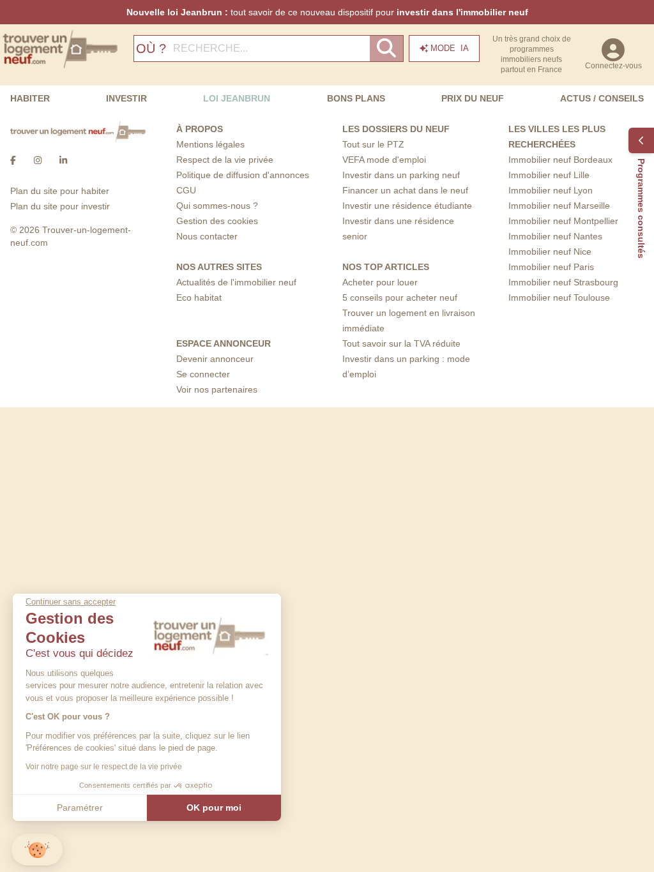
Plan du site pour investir (60, 206)
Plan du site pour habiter (59, 191)
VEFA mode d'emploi (384, 159)
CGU (186, 190)
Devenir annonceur (215, 359)
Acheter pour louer (380, 282)
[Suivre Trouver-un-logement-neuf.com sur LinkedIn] (63, 160)
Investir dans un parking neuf (401, 175)
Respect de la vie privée (224, 159)
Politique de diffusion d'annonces (242, 175)
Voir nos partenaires (216, 389)
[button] (37, 850)
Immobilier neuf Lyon (550, 190)
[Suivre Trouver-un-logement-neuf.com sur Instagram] (38, 160)
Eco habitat (199, 297)
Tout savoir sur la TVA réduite (401, 343)
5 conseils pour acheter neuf (399, 297)
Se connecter (203, 374)
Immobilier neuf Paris (551, 267)
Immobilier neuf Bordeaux (560, 159)
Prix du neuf (472, 98)
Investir (126, 98)
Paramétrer (80, 807)
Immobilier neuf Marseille (559, 205)
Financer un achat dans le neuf (405, 190)
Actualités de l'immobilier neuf (236, 282)
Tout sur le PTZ (373, 144)
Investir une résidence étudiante (407, 205)
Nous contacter (207, 236)
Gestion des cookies (217, 221)
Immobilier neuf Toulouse (559, 297)
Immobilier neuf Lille (548, 175)
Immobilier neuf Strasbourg (563, 282)
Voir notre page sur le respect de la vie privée (104, 766)
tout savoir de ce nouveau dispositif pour (327, 12)
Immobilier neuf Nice (549, 251)
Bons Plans (356, 98)
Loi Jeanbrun (236, 98)
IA (449, 48)
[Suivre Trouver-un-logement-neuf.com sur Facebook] (13, 160)
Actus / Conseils (602, 98)
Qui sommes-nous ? (217, 205)
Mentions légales (210, 144)
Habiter (30, 98)
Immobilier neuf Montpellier (563, 221)
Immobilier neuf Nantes (555, 236)
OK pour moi (213, 807)
